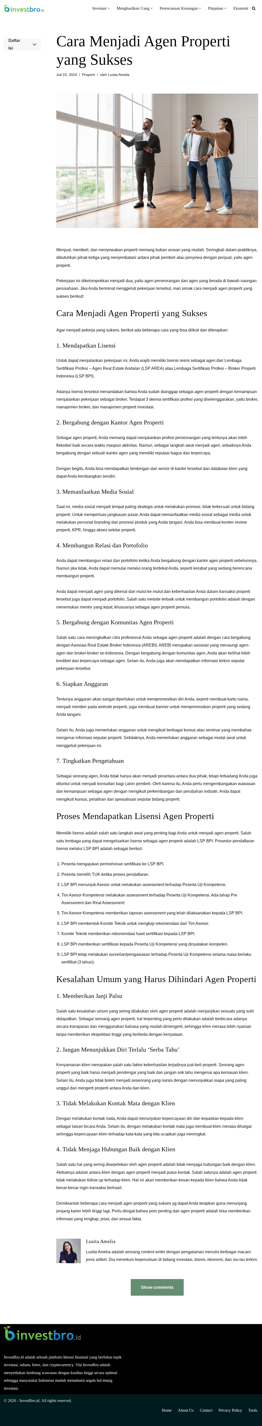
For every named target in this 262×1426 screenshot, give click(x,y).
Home (167, 1410)
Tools (252, 1410)
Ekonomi (240, 8)
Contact (206, 1410)
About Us (186, 1410)
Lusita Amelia (118, 75)
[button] (109, 8)
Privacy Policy (230, 1410)
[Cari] (254, 8)
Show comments (157, 1287)
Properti (88, 75)
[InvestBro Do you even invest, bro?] (24, 8)
